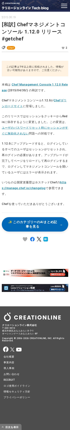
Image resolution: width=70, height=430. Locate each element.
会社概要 (9, 356)
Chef (11, 47)
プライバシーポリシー (17, 397)
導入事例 (9, 368)
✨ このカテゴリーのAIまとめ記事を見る (32, 224)
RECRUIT (9, 379)
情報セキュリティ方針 (17, 391)
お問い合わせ (12, 374)
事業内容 (9, 362)
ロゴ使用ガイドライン (17, 385)
